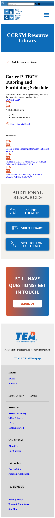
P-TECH (13, 383)
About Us (13, 446)
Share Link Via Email (19, 124)
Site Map (13, 509)
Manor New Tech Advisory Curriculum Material (24, 175)
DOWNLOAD (13, 100)
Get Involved (15, 463)
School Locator (16, 395)
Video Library (16, 418)
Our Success (15, 451)
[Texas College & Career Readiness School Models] (13, 14)
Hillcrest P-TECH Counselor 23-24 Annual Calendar (26, 163)
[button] (46, 14)
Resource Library (17, 413)
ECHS (12, 378)
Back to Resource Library (24, 62)
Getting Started (16, 428)
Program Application (19, 474)
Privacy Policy (16, 499)
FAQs (11, 423)
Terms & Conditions (19, 504)
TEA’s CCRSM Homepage (27, 358)
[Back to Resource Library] (8, 62)
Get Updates (15, 469)
